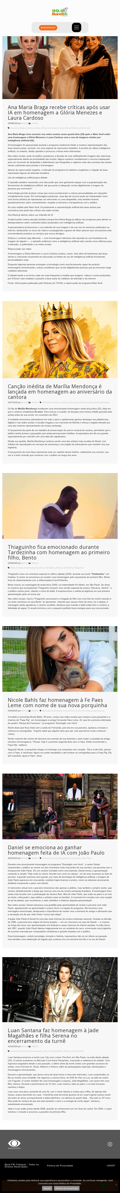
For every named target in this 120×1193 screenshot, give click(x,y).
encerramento (16, 1051)
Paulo (89, 858)
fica (36, 568)
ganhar (66, 858)
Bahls (44, 711)
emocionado (29, 568)
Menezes (74, 128)
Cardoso (29, 128)
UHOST (111, 1165)
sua (102, 711)
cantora (63, 402)
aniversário (47, 402)
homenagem (52, 128)
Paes (88, 711)
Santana (67, 1051)
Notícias (35, 123)
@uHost (24, 123)
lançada (89, 402)
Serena (75, 1051)
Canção (56, 402)
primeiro (58, 568)
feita (60, 858)
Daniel (45, 858)
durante (19, 568)
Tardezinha (68, 568)
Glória (43, 128)
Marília (97, 402)
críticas (37, 128)
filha (28, 1051)
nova (83, 711)
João (83, 858)
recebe (82, 128)
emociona (53, 858)
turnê (81, 1051)
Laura (61, 128)
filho (41, 568)
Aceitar (47, 1188)
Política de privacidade (66, 1188)
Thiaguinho (79, 568)
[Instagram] (110, 1144)
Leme (65, 711)
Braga (22, 128)
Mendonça (105, 402)
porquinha (96, 711)
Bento (12, 568)
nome (77, 711)
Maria (67, 128)
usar (88, 128)
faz (49, 711)
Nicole (71, 711)
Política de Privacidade (60, 1165)
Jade (45, 1051)
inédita (82, 402)
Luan (50, 1051)
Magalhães (58, 1051)
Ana (12, 128)
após (17, 128)
